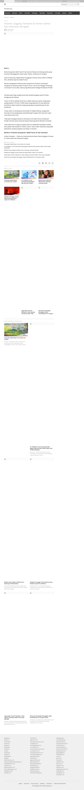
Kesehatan (50, 13)
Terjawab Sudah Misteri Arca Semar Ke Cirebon (17, 144)
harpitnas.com (60, 765)
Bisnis (20, 13)
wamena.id (7, 752)
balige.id (6, 758)
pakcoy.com (59, 763)
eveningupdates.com (35, 745)
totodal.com (33, 738)
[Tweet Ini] (43, 163)
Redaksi (42, 783)
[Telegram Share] (49, 163)
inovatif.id (6, 749)
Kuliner (70, 13)
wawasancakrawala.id (36, 773)
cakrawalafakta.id (60, 740)
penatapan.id (7, 756)
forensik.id (59, 760)
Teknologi (42, 13)
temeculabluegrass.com (10, 769)
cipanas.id (6, 745)
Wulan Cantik (10, 29)
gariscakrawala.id (34, 762)
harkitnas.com (60, 767)
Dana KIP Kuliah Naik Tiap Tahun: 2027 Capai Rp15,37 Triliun (32, 1)
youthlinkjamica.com (9, 763)
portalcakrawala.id (61, 747)
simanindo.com (60, 774)
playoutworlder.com (9, 767)
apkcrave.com (34, 740)
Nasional (14, 13)
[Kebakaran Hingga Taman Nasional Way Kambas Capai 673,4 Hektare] (11, 191)
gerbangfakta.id (60, 752)
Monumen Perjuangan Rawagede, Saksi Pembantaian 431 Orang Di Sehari (24, 157)
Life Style (57, 13)
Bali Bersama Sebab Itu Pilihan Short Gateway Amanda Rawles (21, 150)
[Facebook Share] (39, 163)
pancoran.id (7, 742)
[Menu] (5, 4)
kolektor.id (7, 738)
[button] (78, 4)
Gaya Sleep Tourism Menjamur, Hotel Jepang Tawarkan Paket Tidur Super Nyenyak (27, 155)
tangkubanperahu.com (62, 769)
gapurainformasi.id (35, 760)
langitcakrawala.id (35, 767)
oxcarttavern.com (35, 751)
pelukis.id (6, 740)
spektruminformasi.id (61, 749)
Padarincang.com (47, 786)
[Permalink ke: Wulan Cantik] (5, 30)
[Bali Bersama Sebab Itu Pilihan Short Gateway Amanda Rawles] (46, 174)
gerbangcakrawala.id (35, 763)
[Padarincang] (8, 8)
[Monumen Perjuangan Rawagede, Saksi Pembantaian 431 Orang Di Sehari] (46, 248)
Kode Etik (26, 783)
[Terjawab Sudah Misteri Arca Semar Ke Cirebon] (11, 174)
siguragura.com (60, 773)
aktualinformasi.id (35, 756)
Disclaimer (49, 783)
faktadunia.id (33, 758)
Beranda (7, 13)
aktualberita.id (60, 738)
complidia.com (34, 743)
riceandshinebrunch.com (36, 752)
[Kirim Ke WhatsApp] (52, 163)
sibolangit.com (60, 771)
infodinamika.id (60, 754)
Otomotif (27, 13)
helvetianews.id (34, 765)
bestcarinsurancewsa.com (37, 742)
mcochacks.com (34, 747)
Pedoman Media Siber (60, 783)
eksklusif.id (7, 747)
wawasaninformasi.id (61, 743)
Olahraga (34, 13)
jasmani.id (7, 743)
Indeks (20, 783)
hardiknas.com (60, 762)
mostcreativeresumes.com (37, 749)
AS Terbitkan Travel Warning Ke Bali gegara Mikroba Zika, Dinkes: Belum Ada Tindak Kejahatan (27, 147)
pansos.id (58, 758)
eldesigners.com (8, 771)
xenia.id (6, 751)
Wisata (64, 13)
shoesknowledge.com (36, 754)
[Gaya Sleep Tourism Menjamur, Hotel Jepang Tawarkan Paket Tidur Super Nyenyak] (29, 248)
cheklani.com (7, 773)
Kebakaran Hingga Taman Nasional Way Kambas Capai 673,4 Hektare (23, 152)
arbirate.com (7, 765)
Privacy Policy (34, 783)
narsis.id (58, 756)
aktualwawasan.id (61, 751)
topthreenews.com (9, 760)
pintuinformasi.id (60, 742)
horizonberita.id (60, 745)
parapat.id (6, 754)
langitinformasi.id (34, 769)
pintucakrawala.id (34, 771)
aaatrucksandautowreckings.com (13, 762)
